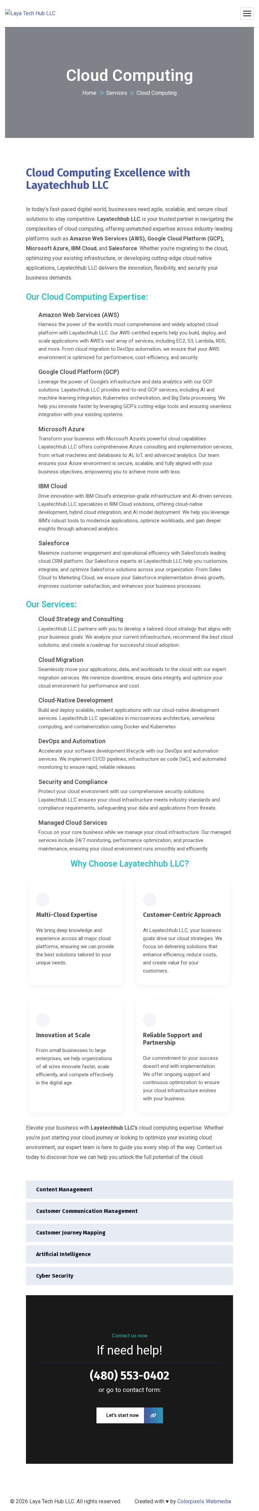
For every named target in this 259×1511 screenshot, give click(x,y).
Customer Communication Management (87, 1211)
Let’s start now (122, 1415)
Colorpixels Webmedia (204, 1501)
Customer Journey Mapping (71, 1232)
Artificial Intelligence (63, 1254)
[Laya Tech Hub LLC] (30, 13)
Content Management (64, 1189)
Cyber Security (54, 1276)
